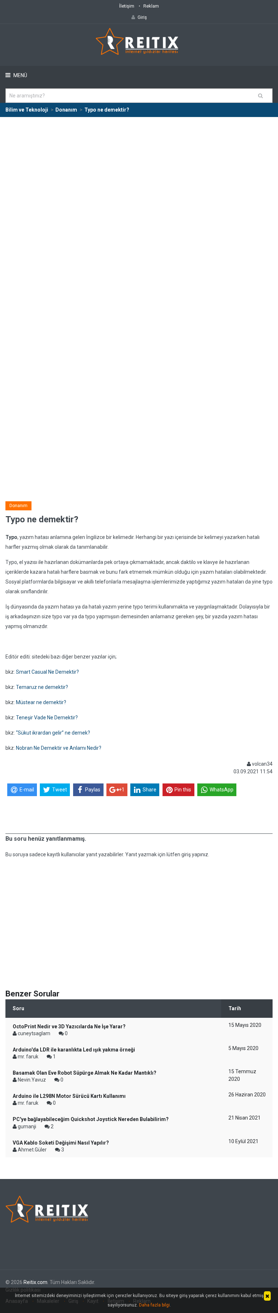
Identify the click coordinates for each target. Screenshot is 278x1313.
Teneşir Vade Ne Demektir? (47, 717)
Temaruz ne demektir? (42, 687)
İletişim (126, 6)
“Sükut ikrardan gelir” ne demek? (53, 733)
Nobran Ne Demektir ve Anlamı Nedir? (58, 748)
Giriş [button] (142, 17)
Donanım (18, 505)
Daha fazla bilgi (154, 1305)
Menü (19, 75)
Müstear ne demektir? (41, 702)
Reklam (151, 6)
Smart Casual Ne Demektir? (47, 672)
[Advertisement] (139, 171)
